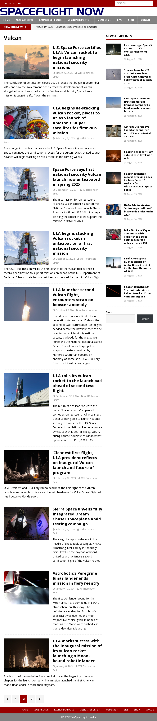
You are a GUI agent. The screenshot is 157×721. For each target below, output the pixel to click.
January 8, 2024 (64, 666)
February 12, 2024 (66, 478)
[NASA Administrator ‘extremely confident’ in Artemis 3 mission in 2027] (113, 209)
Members (103, 20)
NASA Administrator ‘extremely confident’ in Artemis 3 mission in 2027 (138, 210)
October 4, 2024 (65, 310)
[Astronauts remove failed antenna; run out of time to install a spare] (113, 131)
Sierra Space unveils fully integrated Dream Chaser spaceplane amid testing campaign (77, 516)
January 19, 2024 (65, 588)
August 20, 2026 (134, 87)
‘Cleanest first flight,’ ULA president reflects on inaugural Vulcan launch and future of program (75, 462)
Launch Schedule (50, 20)
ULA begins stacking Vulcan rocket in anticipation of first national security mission (73, 243)
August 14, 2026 (134, 219)
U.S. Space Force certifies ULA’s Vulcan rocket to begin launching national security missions (77, 57)
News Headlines (119, 36)
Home (6, 20)
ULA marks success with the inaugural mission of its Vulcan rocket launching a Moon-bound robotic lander (77, 650)
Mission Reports (78, 20)
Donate (145, 20)
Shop (131, 20)
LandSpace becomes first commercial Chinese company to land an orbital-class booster (137, 105)
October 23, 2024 (65, 258)
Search (110, 312)
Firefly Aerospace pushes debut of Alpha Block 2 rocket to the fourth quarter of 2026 (138, 265)
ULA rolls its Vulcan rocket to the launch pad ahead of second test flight (77, 383)
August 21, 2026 (134, 59)
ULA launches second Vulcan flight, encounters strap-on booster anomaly (73, 297)
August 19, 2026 (134, 115)
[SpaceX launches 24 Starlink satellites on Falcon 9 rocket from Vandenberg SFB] (113, 291)
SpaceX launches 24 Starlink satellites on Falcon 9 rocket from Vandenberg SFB (137, 291)
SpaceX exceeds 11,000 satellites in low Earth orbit (138, 155)
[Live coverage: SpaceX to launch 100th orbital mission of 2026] (113, 49)
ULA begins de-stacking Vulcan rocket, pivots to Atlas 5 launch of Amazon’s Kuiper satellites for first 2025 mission (76, 120)
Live (119, 20)
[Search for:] (134, 3)
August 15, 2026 (134, 194)
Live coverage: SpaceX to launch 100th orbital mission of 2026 (138, 50)
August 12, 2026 (134, 247)
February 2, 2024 (65, 529)
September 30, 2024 (67, 396)
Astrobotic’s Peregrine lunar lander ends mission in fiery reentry (76, 578)
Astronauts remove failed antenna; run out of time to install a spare (137, 131)
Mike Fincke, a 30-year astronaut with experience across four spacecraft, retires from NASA (138, 236)
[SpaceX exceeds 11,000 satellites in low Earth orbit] (113, 156)
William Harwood (88, 310)
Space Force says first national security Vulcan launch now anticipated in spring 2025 (77, 177)
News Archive (24, 20)
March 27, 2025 (64, 73)
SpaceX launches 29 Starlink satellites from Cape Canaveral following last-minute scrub (138, 76)
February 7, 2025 (65, 138)
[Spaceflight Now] (52, 14)
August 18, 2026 (134, 140)
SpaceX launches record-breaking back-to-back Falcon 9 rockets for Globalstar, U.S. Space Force (138, 181)
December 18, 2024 (67, 189)
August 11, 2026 (134, 275)
